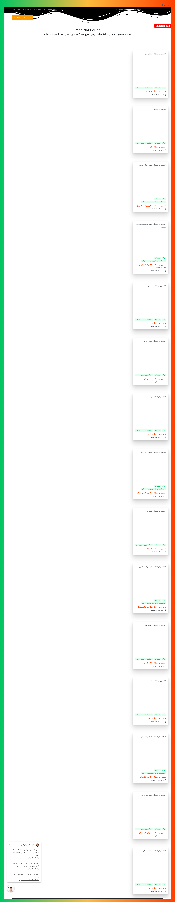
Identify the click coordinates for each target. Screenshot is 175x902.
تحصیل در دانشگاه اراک (157, 434)
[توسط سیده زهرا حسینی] (162, 367)
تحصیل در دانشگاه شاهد (157, 718)
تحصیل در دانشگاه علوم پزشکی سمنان (151, 493)
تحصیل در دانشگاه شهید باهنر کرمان (152, 833)
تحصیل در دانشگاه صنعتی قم (155, 91)
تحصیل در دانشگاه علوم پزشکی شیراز (151, 607)
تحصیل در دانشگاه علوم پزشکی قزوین (151, 206)
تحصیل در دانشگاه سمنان (156, 323)
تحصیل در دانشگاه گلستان (156, 549)
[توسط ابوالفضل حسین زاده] (162, 80)
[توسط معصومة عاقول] (162, 191)
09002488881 (137, 9)
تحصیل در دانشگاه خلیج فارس (154, 663)
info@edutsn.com (122, 9)
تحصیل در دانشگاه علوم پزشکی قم (153, 777)
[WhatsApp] (150, 9)
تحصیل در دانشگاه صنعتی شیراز (154, 888)
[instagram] (157, 9)
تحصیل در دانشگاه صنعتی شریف (154, 379)
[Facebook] (160, 9)
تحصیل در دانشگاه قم (158, 147)
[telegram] (153, 9)
